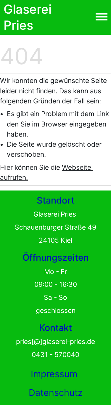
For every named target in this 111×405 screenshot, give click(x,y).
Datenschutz (56, 392)
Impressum (54, 374)
